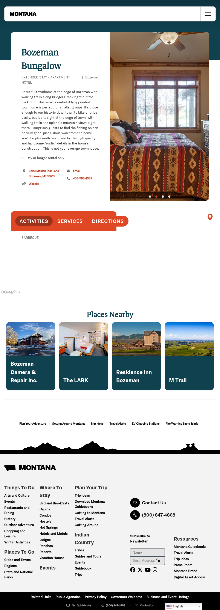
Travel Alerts (118, 423)
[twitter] (140, 570)
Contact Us (154, 503)
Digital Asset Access (190, 577)
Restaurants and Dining (16, 510)
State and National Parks (18, 574)
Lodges (45, 540)
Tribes (79, 550)
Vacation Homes (52, 558)
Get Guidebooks (81, 605)
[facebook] (132, 570)
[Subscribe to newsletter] (158, 561)
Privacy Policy (96, 597)
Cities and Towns (17, 560)
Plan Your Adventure (33, 423)
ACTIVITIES (34, 221)
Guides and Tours (88, 556)
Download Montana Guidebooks (90, 504)
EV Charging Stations (146, 423)
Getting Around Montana (68, 423)
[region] (159, 116)
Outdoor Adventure (19, 525)
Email (76, 171)
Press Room (183, 565)
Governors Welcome (126, 597)
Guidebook (83, 568)
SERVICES (70, 221)
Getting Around (86, 525)
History (9, 519)
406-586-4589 (82, 178)
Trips (78, 574)
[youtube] (148, 570)
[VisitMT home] (20, 14)
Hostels (45, 521)
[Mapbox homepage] (10, 292)
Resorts (46, 552)
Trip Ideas (97, 423)
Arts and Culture (17, 495)
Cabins (45, 509)
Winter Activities (17, 542)
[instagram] (155, 570)
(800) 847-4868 (158, 515)
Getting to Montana (90, 513)
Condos (45, 515)
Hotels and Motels (54, 534)
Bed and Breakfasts (54, 503)
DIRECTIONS (108, 221)
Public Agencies (68, 597)
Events (9, 501)
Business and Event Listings (168, 597)
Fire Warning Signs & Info (182, 423)
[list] (63, 259)
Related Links (41, 597)
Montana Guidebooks (190, 547)
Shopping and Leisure (14, 533)
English (177, 606)
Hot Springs (49, 527)
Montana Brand (185, 571)
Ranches (46, 546)
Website (34, 184)
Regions (10, 566)
